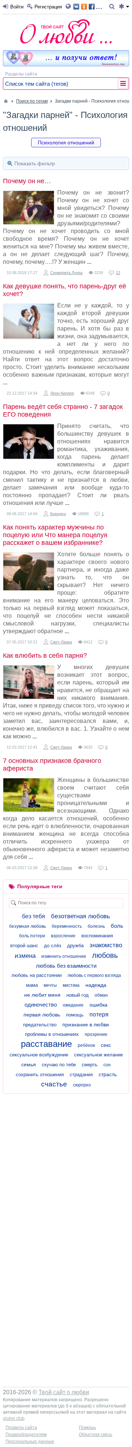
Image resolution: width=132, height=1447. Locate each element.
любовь (105, 955)
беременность (67, 926)
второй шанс (24, 945)
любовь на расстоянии (36, 975)
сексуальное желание (98, 1054)
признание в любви (85, 1024)
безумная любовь (27, 926)
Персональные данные (30, 1441)
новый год (77, 995)
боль (117, 926)
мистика (71, 985)
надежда (95, 985)
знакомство (105, 945)
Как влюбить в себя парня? (45, 655)
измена (25, 955)
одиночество (41, 1004)
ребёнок (86, 1045)
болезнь (96, 926)
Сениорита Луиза (66, 272)
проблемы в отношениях (52, 1034)
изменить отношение (63, 956)
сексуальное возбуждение (39, 1054)
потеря (99, 1014)
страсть (108, 1074)
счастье (54, 1084)
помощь (75, 1015)
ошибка (98, 1005)
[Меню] (124, 6)
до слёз (52, 945)
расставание (46, 1044)
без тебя (33, 916)
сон (107, 1064)
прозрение (96, 1034)
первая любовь (41, 1015)
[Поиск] (113, 6)
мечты (50, 985)
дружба (75, 945)
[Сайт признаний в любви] (66, 64)
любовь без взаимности (66, 966)
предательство (39, 1024)
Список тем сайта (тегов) (36, 84)
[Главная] (6, 101)
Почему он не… (27, 181)
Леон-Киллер (62, 393)
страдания (81, 1074)
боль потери (32, 935)
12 (118, 272)
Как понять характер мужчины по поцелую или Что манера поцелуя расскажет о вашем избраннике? (55, 535)
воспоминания (97, 935)
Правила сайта (21, 1427)
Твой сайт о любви (63, 1392)
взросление (63, 935)
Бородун (58, 514)
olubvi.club (14, 1418)
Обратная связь (95, 1434)
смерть (90, 1064)
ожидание (73, 1005)
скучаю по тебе (59, 1064)
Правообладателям (26, 1434)
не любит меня (42, 995)
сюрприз (82, 1085)
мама (32, 985)
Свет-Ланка (61, 642)
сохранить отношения (40, 1074)
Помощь (87, 1427)
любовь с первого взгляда (94, 975)
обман (101, 995)
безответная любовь (80, 916)
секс (106, 1045)
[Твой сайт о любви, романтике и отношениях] (66, 31)
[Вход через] (69, 6)
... (99, 6)
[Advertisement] (66, 1163)
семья (28, 1064)
